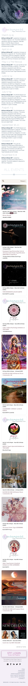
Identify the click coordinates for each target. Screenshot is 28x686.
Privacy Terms (22, 682)
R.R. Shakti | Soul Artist (14, 682)
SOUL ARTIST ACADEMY (17, 675)
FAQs (23, 669)
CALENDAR (21, 672)
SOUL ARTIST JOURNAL (18, 677)
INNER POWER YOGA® (18, 674)
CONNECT (22, 678)
